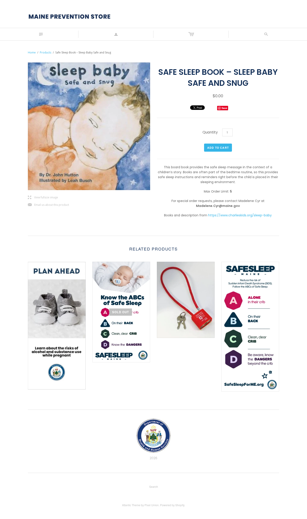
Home (32, 52)
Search (153, 486)
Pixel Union (152, 505)
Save (224, 108)
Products (45, 52)
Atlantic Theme (131, 505)
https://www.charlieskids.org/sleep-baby (240, 215)
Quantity (210, 132)
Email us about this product (48, 205)
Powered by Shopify (172, 505)
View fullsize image (43, 198)
